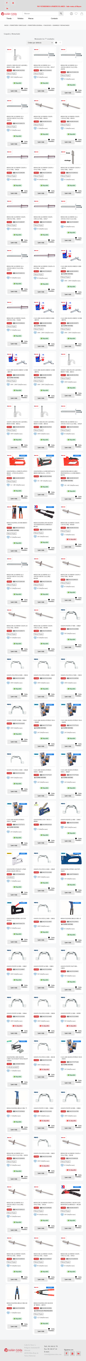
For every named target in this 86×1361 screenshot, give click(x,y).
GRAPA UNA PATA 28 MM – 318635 (44, 675)
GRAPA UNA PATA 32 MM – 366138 (44, 1057)
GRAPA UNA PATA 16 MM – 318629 (44, 869)
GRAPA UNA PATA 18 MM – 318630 (44, 1013)
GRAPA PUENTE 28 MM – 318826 (71, 1108)
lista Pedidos (24, 89)
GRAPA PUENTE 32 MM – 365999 (71, 1013)
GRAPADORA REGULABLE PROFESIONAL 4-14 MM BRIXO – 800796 (71, 473)
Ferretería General (35, 25)
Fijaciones (47, 25)
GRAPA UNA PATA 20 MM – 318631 (44, 1153)
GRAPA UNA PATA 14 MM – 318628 (17, 770)
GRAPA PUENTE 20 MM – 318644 (17, 1013)
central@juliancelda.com (52, 1354)
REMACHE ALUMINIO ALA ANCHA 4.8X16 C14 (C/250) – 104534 (15, 118)
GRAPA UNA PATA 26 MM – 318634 (17, 675)
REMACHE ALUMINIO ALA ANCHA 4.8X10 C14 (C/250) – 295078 (69, 67)
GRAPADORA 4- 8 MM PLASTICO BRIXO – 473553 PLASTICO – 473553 (17, 473)
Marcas (30, 18)
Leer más (14, 91)
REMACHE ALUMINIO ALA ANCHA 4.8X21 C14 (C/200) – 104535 (15, 1204)
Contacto (54, 18)
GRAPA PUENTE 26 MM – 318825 (17, 966)
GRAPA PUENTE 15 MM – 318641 (44, 1108)
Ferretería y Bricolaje (18, 25)
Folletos (21, 18)
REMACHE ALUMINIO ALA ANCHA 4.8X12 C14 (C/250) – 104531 (15, 268)
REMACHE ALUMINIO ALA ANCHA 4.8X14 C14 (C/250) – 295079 (15, 576)
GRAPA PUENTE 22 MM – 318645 (71, 819)
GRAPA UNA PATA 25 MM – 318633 (71, 675)
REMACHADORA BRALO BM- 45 (71, 918)
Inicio (6, 25)
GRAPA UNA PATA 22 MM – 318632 (44, 918)
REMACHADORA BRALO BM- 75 (17, 1108)
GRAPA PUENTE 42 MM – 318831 (44, 966)
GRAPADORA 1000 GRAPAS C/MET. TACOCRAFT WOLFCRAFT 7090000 (17, 1059)
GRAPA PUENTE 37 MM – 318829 (71, 626)
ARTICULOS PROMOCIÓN (44, 1310)
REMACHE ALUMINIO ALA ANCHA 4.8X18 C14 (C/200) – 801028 (42, 576)
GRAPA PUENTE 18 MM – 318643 (17, 720)
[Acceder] (71, 13)
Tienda (9, 18)
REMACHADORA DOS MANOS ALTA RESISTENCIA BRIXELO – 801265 (43, 524)
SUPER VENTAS (68, 274)
